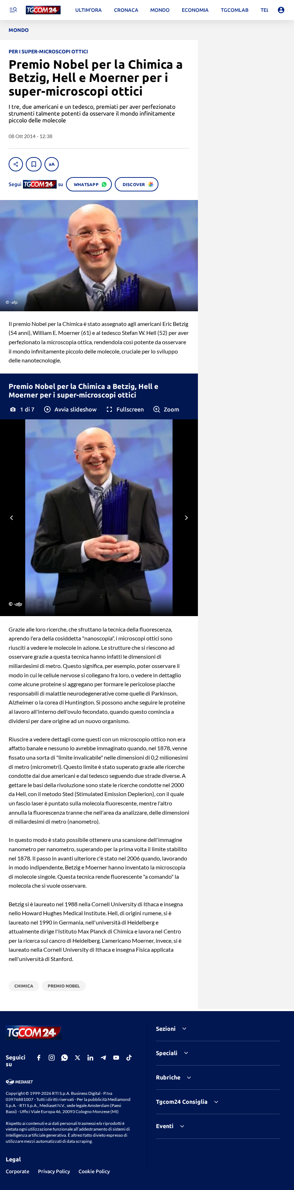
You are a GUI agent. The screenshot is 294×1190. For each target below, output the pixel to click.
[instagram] (51, 1057)
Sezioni (166, 1028)
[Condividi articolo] (16, 164)
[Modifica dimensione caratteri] (51, 164)
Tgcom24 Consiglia (182, 1101)
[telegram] (103, 1057)
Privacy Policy (54, 1171)
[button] (69, 409)
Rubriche (168, 1077)
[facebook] (38, 1057)
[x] (77, 1057)
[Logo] (43, 10)
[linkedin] (90, 1057)
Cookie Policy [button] (94, 1171)
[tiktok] (129, 1057)
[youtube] (116, 1057)
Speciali (166, 1053)
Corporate (17, 1171)
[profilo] (281, 10)
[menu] (13, 10)
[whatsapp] (64, 1057)
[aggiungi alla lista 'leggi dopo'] (34, 164)
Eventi (165, 1126)
